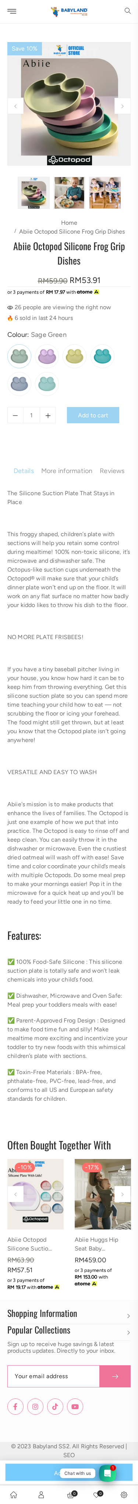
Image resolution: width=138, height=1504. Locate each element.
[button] (128, 11)
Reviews (112, 471)
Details (24, 471)
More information (67, 471)
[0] (96, 1495)
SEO (69, 1455)
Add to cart (69, 1473)
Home (69, 222)
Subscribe (115, 1376)
